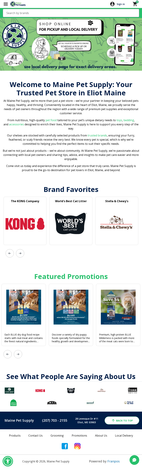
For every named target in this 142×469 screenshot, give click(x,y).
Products (15, 435)
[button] (7, 461)
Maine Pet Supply (19, 420)
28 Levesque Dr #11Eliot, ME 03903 (86, 420)
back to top (124, 420)
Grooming (57, 435)
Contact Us (35, 435)
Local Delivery (124, 435)
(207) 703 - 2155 (54, 420)
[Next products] (20, 253)
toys (119, 120)
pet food (51, 120)
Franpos (113, 461)
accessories (16, 124)
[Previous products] (10, 253)
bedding (128, 120)
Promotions (79, 435)
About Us (101, 435)
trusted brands (97, 135)
